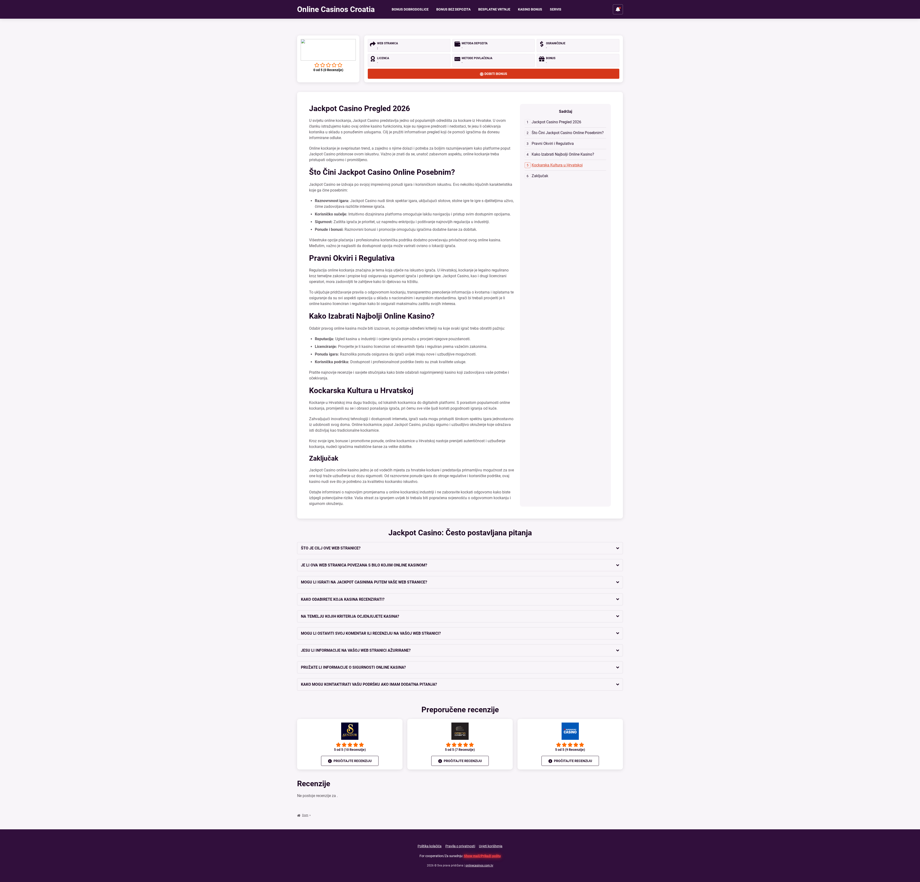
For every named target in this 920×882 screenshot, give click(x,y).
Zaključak (540, 176)
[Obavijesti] (618, 9)
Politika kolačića (430, 846)
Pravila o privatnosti (460, 846)
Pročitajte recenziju (352, 761)
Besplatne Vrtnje (494, 9)
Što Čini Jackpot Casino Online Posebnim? (568, 132)
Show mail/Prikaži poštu (482, 856)
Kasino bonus (530, 9)
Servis (555, 9)
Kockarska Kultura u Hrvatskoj (557, 165)
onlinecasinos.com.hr (479, 865)
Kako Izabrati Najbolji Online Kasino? (563, 154)
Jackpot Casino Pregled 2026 (556, 122)
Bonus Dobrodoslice (410, 9)
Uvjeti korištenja (490, 846)
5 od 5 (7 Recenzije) (460, 750)
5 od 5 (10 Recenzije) (350, 750)
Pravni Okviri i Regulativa (553, 143)
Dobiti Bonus (495, 74)
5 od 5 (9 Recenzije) (570, 750)
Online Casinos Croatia (336, 9)
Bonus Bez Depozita (453, 9)
